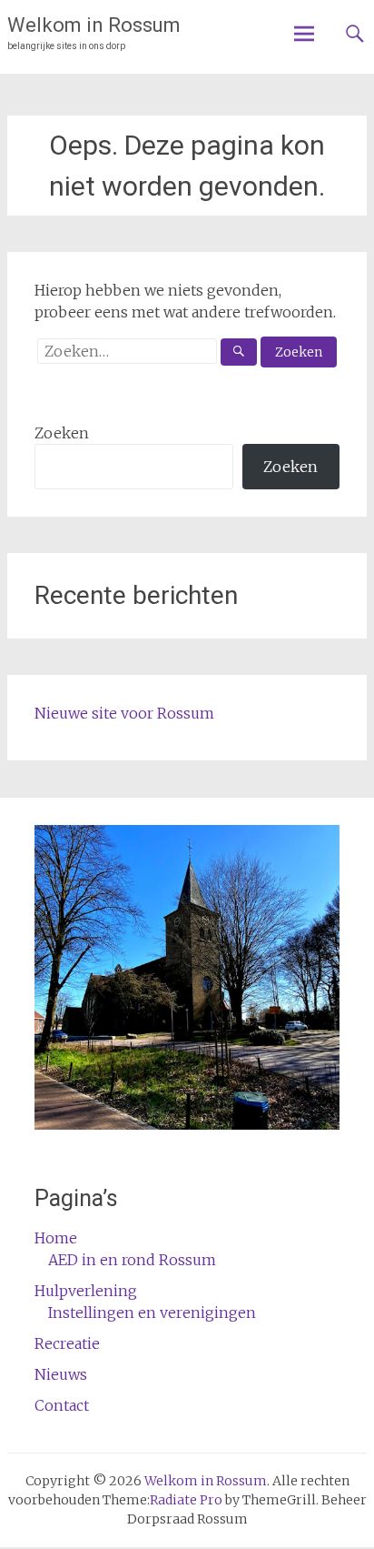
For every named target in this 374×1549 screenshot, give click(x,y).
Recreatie (67, 1343)
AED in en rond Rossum (132, 1260)
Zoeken (61, 433)
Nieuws (60, 1374)
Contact (61, 1405)
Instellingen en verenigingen (152, 1312)
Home (55, 1238)
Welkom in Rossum (94, 25)
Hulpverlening (85, 1291)
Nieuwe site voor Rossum (124, 713)
